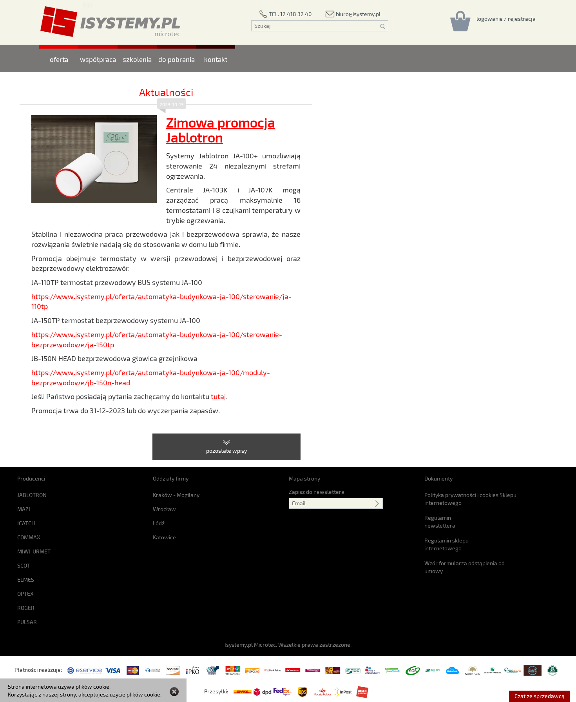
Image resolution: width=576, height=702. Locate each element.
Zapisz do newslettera (316, 491)
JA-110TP (45, 282)
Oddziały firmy (170, 478)
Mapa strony (304, 478)
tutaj (218, 396)
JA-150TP (45, 320)
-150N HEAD (57, 358)
